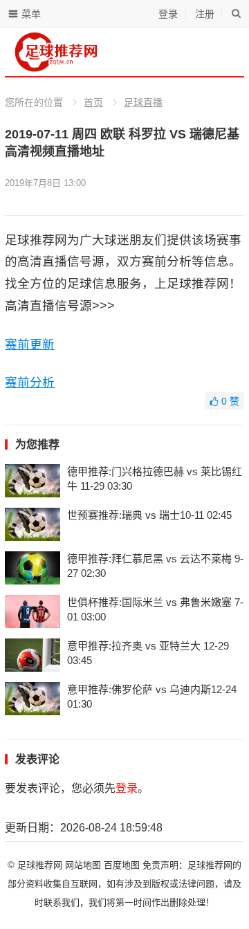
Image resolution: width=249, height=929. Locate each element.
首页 (93, 102)
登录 (168, 13)
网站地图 (83, 865)
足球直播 (143, 102)
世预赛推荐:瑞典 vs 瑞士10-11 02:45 (149, 515)
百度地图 (122, 865)
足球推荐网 (41, 865)
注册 (204, 13)
